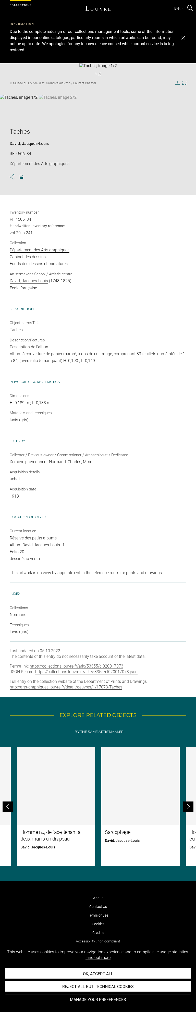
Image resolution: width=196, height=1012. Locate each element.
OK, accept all (98, 973)
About (98, 898)
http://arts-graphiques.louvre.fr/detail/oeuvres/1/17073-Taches (66, 687)
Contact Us (98, 907)
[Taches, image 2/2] (57, 107)
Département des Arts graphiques (39, 250)
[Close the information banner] (183, 38)
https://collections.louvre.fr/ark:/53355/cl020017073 (76, 666)
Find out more (98, 957)
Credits (98, 933)
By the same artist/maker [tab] (99, 732)
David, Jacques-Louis (29, 143)
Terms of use (98, 915)
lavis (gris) (19, 631)
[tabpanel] (98, 806)
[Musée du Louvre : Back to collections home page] (98, 8)
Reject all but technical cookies (98, 986)
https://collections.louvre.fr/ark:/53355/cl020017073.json (86, 671)
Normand (18, 614)
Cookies (98, 924)
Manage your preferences (98, 999)
